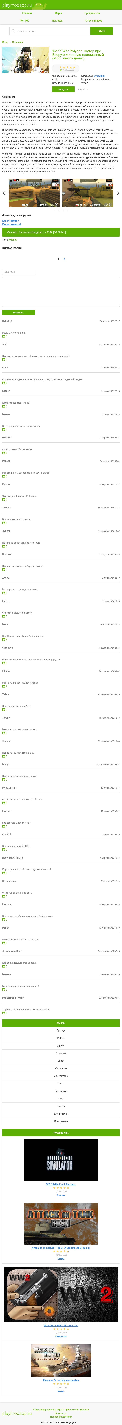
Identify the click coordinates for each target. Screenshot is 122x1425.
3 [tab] (63, 210)
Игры (58, 13)
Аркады (61, 1030)
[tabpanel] (88, 193)
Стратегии (61, 1068)
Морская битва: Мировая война (61, 1380)
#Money (12, 239)
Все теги (84, 1409)
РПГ (61, 1098)
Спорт (61, 1060)
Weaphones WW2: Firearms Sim (61, 1325)
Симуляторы (61, 1076)
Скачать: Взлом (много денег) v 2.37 (29, 232)
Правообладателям (61, 1416)
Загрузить (63, 89)
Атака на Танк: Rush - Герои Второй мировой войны (61, 1247)
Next (118, 193)
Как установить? (11, 224)
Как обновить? (10, 220)
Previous (4, 193)
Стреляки (99, 75)
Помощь (57, 20)
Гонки (61, 1083)
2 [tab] (58, 210)
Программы (92, 13)
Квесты (61, 1106)
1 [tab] (54, 210)
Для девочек (61, 1113)
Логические (61, 1091)
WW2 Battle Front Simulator (61, 1184)
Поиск (101, 31)
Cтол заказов (93, 20)
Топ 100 (24, 20)
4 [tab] (67, 210)
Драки (61, 1045)
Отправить (18, 313)
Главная (27, 13)
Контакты (61, 1413)
